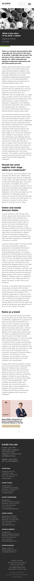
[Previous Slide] (14, 432)
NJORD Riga (6, 468)
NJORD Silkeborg (8, 529)
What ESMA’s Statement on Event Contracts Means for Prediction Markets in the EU (12, 421)
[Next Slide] (19, 432)
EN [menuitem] (21, 4)
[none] (22, 4)
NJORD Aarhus (7, 513)
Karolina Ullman (9, 39)
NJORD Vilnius (7, 482)
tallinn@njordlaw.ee (8, 456)
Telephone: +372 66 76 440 (11, 454)
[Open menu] (29, 4)
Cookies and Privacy (17, 572)
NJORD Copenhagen (9, 497)
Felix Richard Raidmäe (13, 426)
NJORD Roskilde (8, 545)
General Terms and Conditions (17, 574)
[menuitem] (22, 4)
